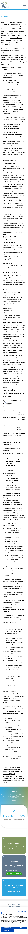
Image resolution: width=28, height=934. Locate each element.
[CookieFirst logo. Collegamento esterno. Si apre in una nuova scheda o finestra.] (1, 913)
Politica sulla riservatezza (20, 911)
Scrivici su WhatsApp (15, 873)
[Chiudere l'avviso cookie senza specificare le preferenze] (26, 909)
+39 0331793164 (17, 870)
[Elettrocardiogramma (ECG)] (14, 816)
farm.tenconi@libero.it (16, 38)
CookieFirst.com (16, 435)
